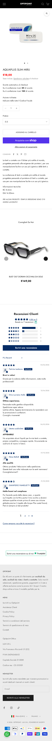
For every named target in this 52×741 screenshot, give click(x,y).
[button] (14, 328)
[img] (9, 365)
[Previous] (6, 259)
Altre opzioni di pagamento (26, 146)
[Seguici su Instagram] (11, 707)
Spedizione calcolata (21, 78)
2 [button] (25, 516)
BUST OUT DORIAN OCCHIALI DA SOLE (26, 276)
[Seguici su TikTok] (18, 707)
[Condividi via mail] (25, 154)
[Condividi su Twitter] (17, 154)
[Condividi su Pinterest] (21, 154)
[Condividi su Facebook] (13, 154)
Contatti (6, 629)
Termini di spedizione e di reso (16, 625)
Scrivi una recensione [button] (26, 347)
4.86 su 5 (33, 319)
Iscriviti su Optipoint (11, 602)
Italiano (34, 716)
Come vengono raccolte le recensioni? (19, 523)
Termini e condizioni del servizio (16, 620)
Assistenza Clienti (10, 607)
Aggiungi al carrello (26, 132)
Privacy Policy (8, 616)
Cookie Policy (8, 611)
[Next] (46, 259)
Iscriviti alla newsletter (18, 698)
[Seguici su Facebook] (4, 707)
